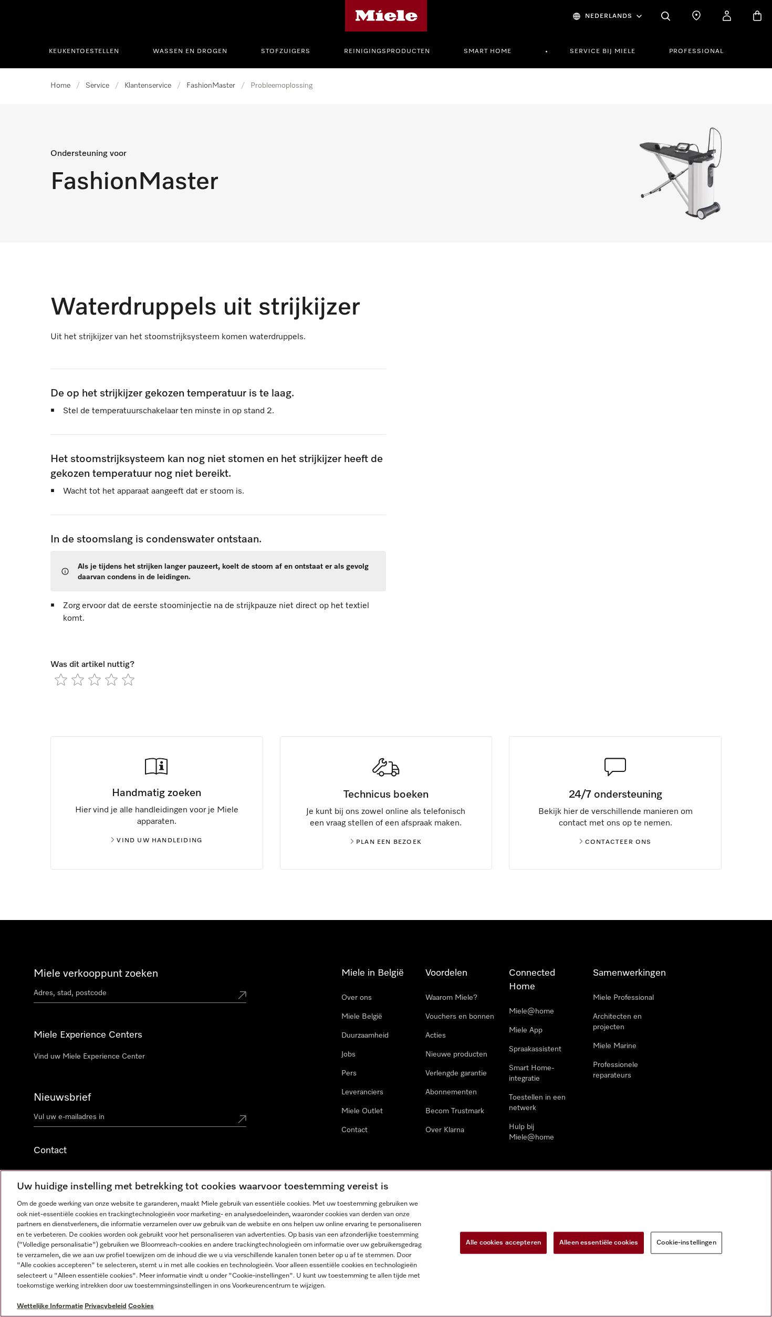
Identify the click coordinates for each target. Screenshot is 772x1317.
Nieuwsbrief (62, 1097)
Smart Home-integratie (531, 1073)
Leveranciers (362, 1092)
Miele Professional (623, 997)
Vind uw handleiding (159, 841)
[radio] (61, 679)
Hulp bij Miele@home (531, 1132)
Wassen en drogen (190, 51)
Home (60, 85)
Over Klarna (444, 1130)
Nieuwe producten (456, 1054)
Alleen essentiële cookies (598, 1242)
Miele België (361, 1016)
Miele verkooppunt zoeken (96, 973)
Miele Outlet (362, 1111)
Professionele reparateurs (615, 1070)
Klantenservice (147, 85)
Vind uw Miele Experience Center (89, 1056)
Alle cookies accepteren (503, 1242)
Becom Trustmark (454, 1111)
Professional (696, 51)
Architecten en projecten (617, 1022)
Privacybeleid (106, 1306)
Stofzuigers (285, 51)
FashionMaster (210, 85)
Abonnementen (451, 1092)
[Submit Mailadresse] (242, 1119)
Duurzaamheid (365, 1035)
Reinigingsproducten (387, 51)
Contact (354, 1130)
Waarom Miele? (451, 997)
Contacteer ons (618, 842)
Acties (435, 1035)
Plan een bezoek (389, 842)
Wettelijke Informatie (50, 1306)
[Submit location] (242, 995)
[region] (386, 1243)
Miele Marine (615, 1046)
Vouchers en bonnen (459, 1016)
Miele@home (531, 1011)
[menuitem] (90, 50)
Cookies (141, 1306)
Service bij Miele (602, 51)
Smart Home (488, 51)
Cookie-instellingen (686, 1242)
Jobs (348, 1054)
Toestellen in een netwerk (537, 1103)
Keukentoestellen (84, 51)
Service (97, 85)
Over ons (356, 997)
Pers (349, 1073)
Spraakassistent (535, 1049)
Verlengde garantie (456, 1073)
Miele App (526, 1030)
